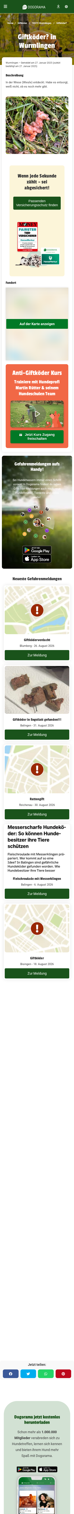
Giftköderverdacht (37, 640)
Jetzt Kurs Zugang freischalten (39, 437)
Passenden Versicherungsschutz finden (37, 203)
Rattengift (37, 799)
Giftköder (22, 23)
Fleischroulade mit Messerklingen (37, 879)
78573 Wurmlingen (41, 23)
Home (10, 23)
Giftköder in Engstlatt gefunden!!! (37, 719)
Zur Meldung (37, 655)
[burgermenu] (5, 6)
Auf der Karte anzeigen (37, 324)
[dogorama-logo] (34, 6)
